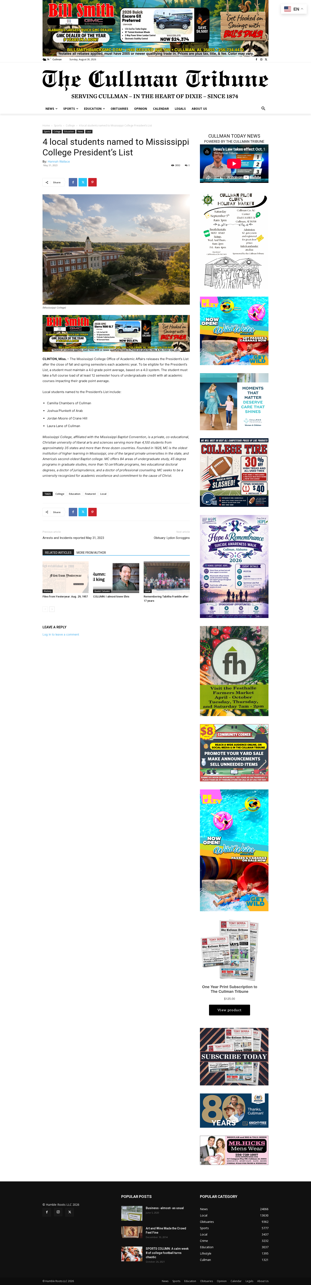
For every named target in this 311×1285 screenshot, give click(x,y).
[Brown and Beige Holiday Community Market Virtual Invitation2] (234, 240)
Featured (90, 493)
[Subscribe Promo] (234, 1056)
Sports (58, 125)
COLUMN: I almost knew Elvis (111, 596)
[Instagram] (261, 59)
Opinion (222, 1281)
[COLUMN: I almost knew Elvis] (116, 577)
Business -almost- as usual (165, 1208)
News (80, 131)
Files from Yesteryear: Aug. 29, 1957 (65, 596)
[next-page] (52, 609)
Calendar (236, 1281)
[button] (263, 109)
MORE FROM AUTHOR (91, 552)
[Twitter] (266, 59)
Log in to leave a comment (61, 634)
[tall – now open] (234, 850)
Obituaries (206, 1281)
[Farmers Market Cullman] (234, 671)
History (47, 591)
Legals (249, 1281)
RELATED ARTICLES (58, 552)
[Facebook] (256, 59)
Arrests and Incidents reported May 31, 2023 (73, 538)
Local (89, 131)
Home (46, 125)
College (70, 125)
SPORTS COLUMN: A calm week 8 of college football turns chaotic (167, 1253)
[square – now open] (234, 331)
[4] (116, 333)
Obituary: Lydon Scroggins (172, 538)
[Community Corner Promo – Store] (234, 752)
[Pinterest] (92, 182)
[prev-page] (45, 609)
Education (69, 131)
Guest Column (102, 591)
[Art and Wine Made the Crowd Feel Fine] (131, 1232)
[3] (155, 28)
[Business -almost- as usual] (131, 1213)
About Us (262, 1281)
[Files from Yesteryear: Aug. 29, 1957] (66, 577)
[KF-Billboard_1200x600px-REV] (234, 1110)
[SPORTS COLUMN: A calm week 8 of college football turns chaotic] (131, 1254)
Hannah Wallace (59, 161)
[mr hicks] (234, 1150)
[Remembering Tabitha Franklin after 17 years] (167, 577)
